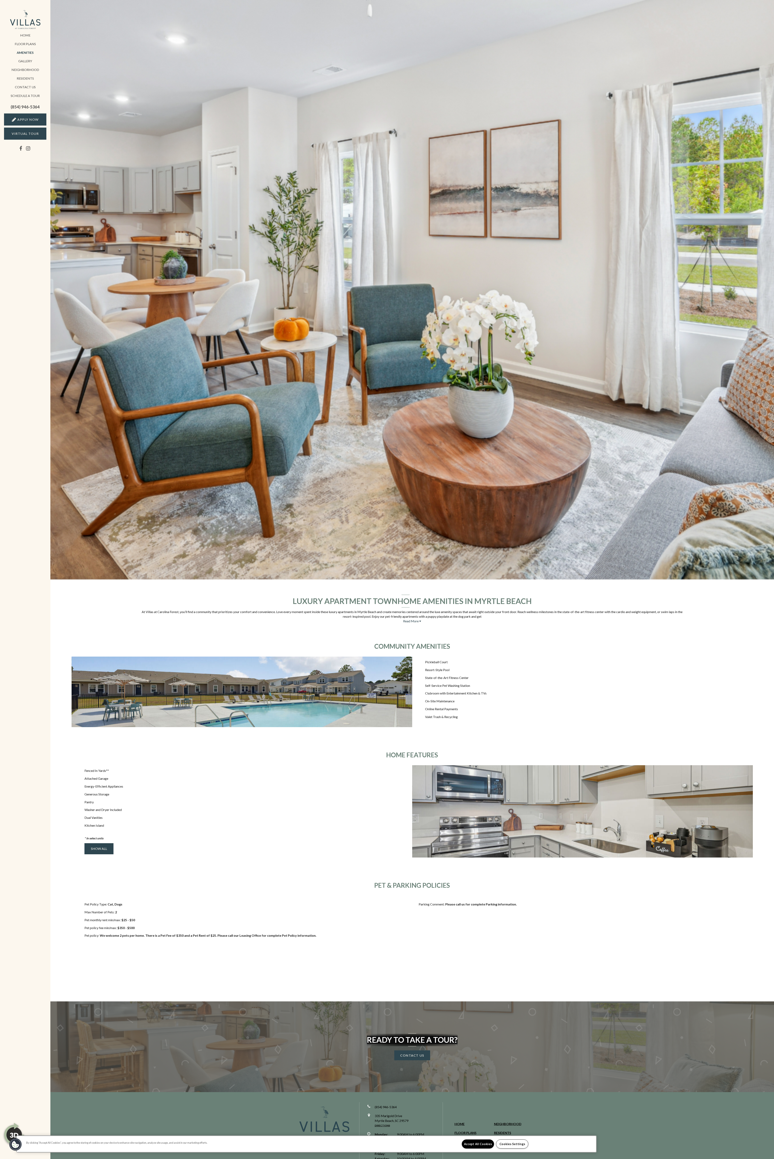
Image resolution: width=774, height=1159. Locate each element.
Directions (382, 1125)
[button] (25, 107)
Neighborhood (25, 70)
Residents (25, 78)
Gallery (25, 61)
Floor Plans (25, 44)
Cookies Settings (512, 1144)
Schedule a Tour (25, 96)
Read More (411, 621)
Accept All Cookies (478, 1144)
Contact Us (25, 87)
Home (25, 35)
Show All (99, 848)
